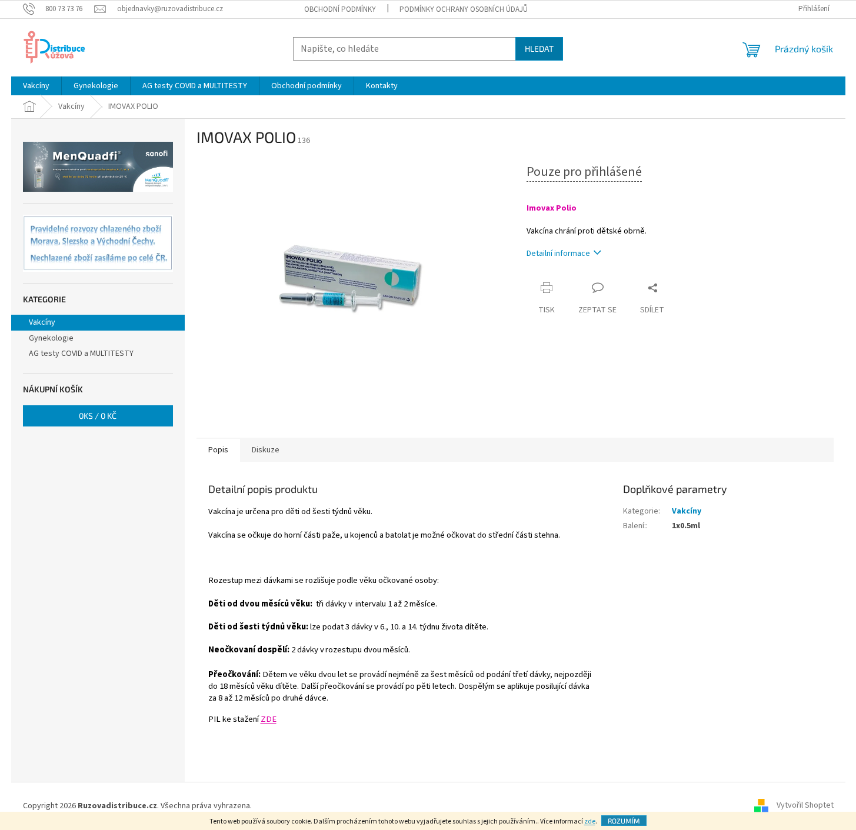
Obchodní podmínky (340, 9)
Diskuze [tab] (265, 450)
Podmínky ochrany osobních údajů (463, 9)
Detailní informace (558, 253)
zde (589, 821)
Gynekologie (51, 338)
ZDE (269, 719)
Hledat (539, 49)
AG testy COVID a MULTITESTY (81, 353)
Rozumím (624, 820)
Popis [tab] (218, 450)
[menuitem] (36, 85)
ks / (97, 416)
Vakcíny (42, 322)
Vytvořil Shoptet (805, 806)
